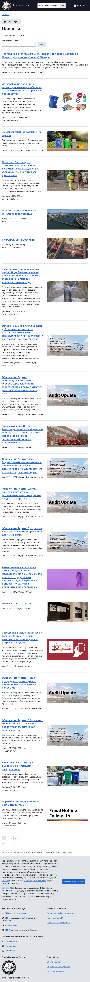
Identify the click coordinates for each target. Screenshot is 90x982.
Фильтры (13, 21)
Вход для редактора (56, 971)
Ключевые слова (10, 40)
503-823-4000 (8, 888)
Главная (5, 14)
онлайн (5, 880)
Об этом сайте (53, 962)
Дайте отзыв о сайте (62, 852)
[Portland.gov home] (16, 5)
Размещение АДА (55, 918)
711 (17, 883)
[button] (79, 5)
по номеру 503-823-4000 (35, 880)
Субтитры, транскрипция (58, 922)
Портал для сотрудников (58, 966)
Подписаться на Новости (3, 843)
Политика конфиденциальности (62, 913)
